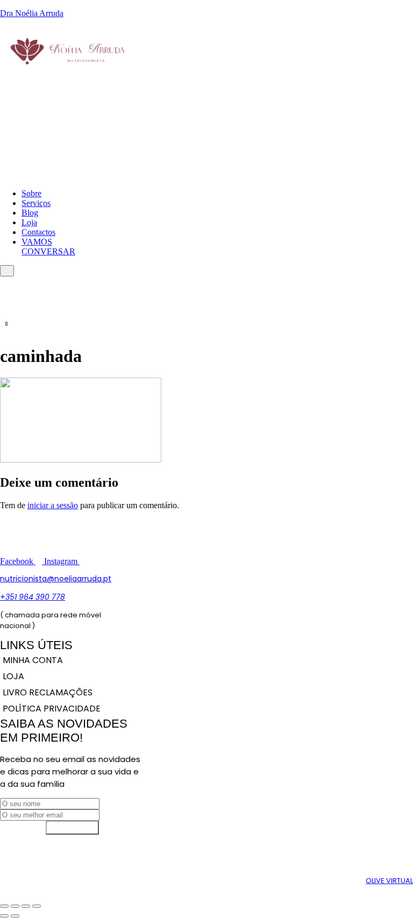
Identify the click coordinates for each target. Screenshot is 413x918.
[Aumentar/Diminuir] (4, 906)
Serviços (36, 203)
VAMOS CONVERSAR (48, 246)
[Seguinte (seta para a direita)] (15, 915)
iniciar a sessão (52, 505)
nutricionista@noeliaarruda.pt (55, 578)
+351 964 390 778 (32, 597)
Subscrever (72, 827)
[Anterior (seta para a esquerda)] (4, 915)
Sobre (31, 193)
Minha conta (33, 660)
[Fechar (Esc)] (36, 906)
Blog (30, 212)
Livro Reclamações (47, 692)
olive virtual (389, 881)
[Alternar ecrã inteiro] (15, 906)
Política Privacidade (52, 708)
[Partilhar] (26, 906)
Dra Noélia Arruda (31, 13)
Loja (29, 222)
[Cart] (3, 329)
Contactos (38, 232)
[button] (4, 101)
